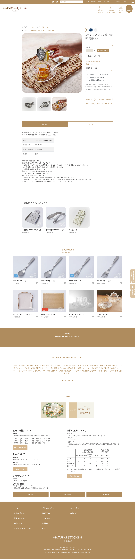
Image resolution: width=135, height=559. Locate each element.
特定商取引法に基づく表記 (22, 528)
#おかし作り (90, 99)
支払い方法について (74, 476)
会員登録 (45, 523)
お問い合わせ (110, 1)
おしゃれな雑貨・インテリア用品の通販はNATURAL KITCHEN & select (67, 552)
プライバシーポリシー (49, 508)
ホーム (16, 508)
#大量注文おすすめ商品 (104, 99)
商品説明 (45, 124)
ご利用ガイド (101, 1)
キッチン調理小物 (48, 30)
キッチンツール (44, 27)
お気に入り (119, 1)
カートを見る (74, 508)
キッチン (33, 27)
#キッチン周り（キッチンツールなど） (98, 104)
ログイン (126, 1)
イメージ (90, 124)
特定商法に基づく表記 (93, 61)
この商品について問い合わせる (98, 74)
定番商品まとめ (35, 30)
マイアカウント (47, 518)
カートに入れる (103, 50)
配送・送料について (20, 447)
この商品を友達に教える (96, 77)
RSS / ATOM (46, 513)
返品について (90, 64)
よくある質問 (104, 494)
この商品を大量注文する (96, 80)
